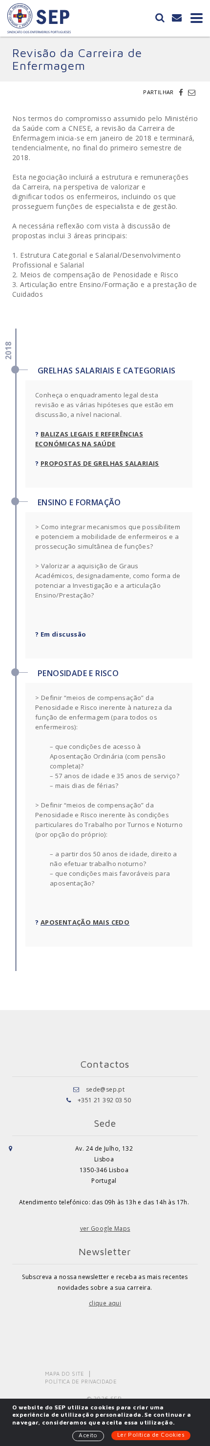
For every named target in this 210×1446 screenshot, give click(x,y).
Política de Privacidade (81, 1381)
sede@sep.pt (105, 1089)
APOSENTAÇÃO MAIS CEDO (85, 922)
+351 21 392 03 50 (104, 1100)
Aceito (88, 1435)
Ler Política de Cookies (151, 1434)
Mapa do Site (64, 1373)
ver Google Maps (105, 1228)
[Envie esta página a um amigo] (191, 92)
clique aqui (105, 1303)
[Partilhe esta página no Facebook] (182, 92)
